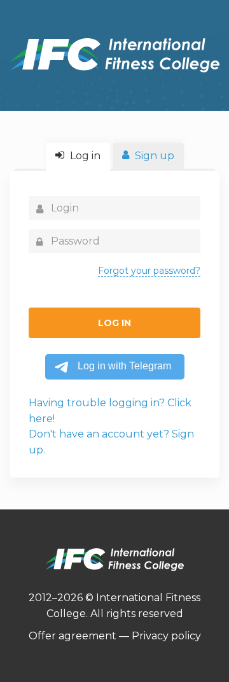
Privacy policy (166, 636)
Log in (114, 323)
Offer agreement (72, 636)
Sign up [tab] (153, 156)
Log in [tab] (84, 156)
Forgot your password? (149, 270)
